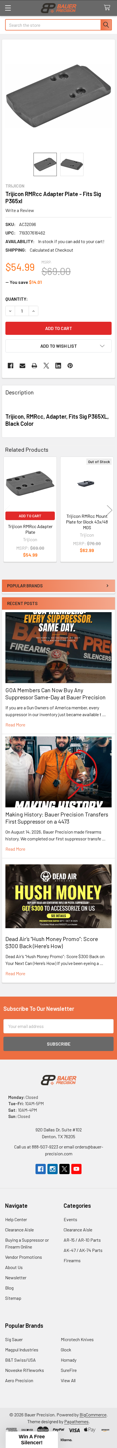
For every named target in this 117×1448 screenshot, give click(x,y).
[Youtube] (76, 1169)
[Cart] (108, 7)
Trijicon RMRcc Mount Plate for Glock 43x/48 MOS (87, 521)
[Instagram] (52, 1169)
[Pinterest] (70, 366)
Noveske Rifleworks (24, 1370)
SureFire (69, 1370)
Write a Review (19, 210)
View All (68, 1380)
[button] (58, 346)
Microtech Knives (77, 1339)
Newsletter (15, 1277)
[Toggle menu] (8, 8)
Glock (66, 1349)
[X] (46, 366)
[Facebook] (10, 366)
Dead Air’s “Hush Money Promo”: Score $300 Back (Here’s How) (51, 942)
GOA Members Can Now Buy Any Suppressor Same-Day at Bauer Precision (55, 693)
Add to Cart (30, 516)
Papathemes (76, 1421)
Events (70, 1219)
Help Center (16, 1219)
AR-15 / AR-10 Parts (82, 1240)
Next (109, 510)
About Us (14, 1267)
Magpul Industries (21, 1349)
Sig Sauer (14, 1339)
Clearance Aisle (19, 1229)
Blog (9, 1287)
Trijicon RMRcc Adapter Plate (30, 529)
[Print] (34, 366)
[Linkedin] (58, 366)
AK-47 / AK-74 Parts (83, 1250)
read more (15, 724)
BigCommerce (93, 1414)
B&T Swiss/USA (20, 1360)
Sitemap (13, 1298)
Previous (7, 510)
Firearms (72, 1260)
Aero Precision (19, 1380)
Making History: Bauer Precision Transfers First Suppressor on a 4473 (56, 818)
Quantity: (16, 299)
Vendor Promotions (23, 1257)
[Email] (22, 366)
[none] (58, 96)
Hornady (68, 1360)
